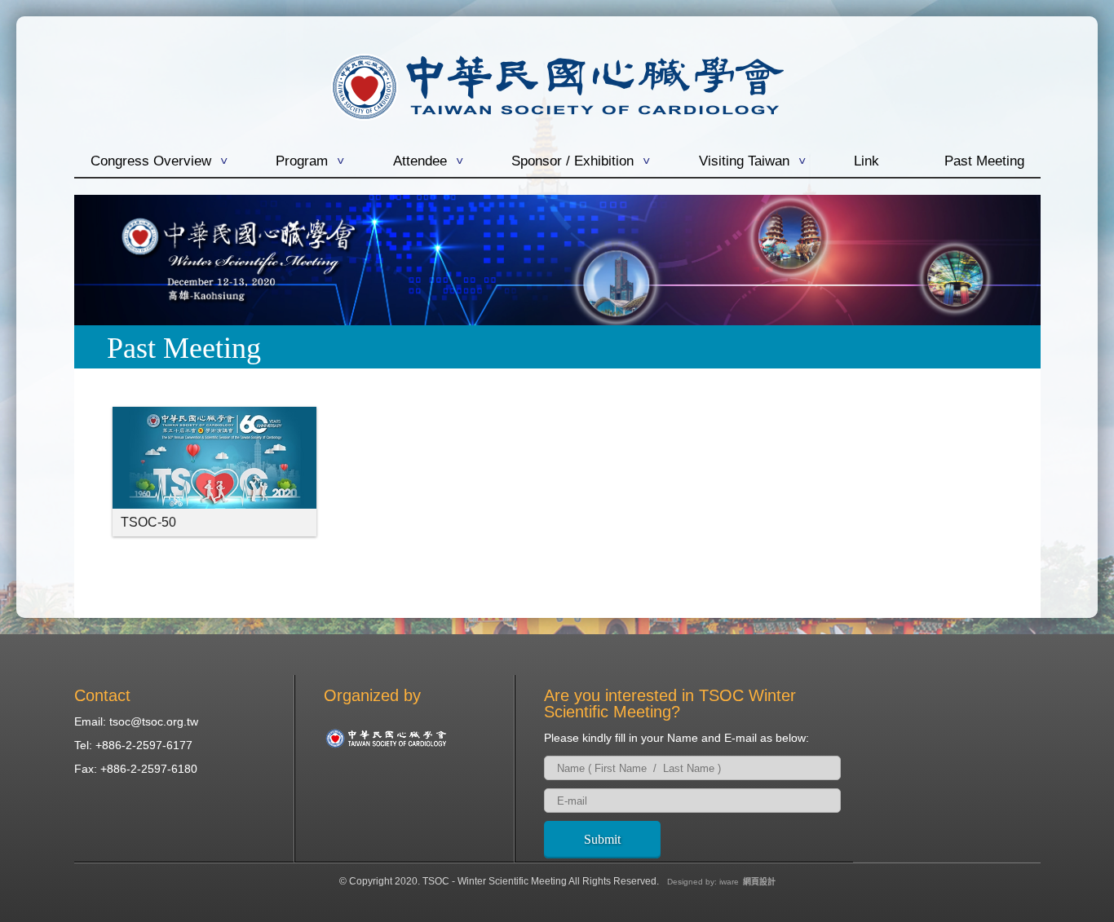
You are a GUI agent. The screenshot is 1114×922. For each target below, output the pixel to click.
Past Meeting (984, 161)
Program (302, 161)
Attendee (420, 161)
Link (866, 161)
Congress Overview (151, 161)
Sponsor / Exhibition (572, 161)
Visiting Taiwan (744, 161)
